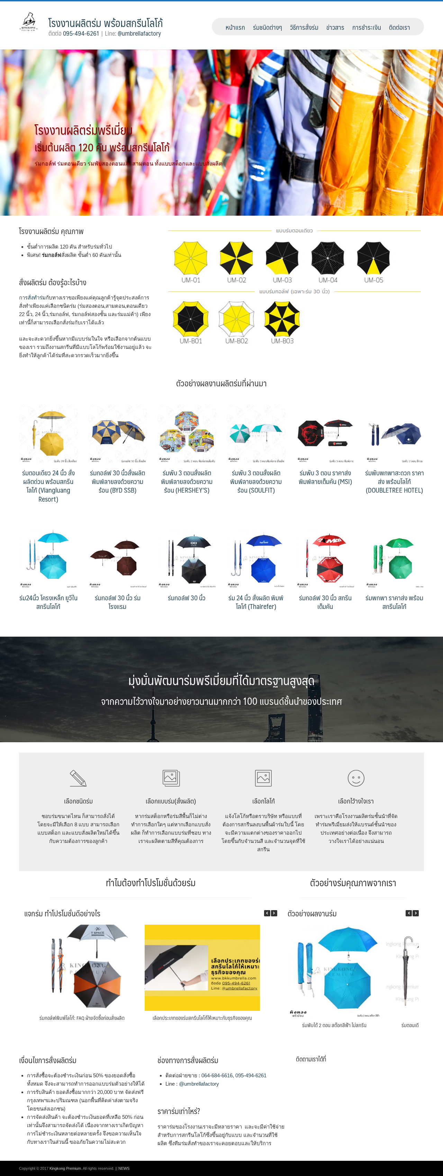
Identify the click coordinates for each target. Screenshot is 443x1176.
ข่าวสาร (335, 27)
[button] (274, 913)
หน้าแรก (235, 27)
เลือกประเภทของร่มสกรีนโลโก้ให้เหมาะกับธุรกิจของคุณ (202, 1017)
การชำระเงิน (366, 27)
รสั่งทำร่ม (35, 297)
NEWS (123, 1168)
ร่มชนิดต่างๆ (267, 27)
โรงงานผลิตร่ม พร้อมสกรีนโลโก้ (105, 23)
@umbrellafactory (139, 33)
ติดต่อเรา (399, 27)
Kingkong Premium (65, 1168)
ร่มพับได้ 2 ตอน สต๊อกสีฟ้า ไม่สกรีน (334, 1025)
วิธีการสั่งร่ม (304, 27)
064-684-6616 (217, 1075)
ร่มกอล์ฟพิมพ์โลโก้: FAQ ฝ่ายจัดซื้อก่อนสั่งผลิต (82, 1017)
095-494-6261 (81, 33)
